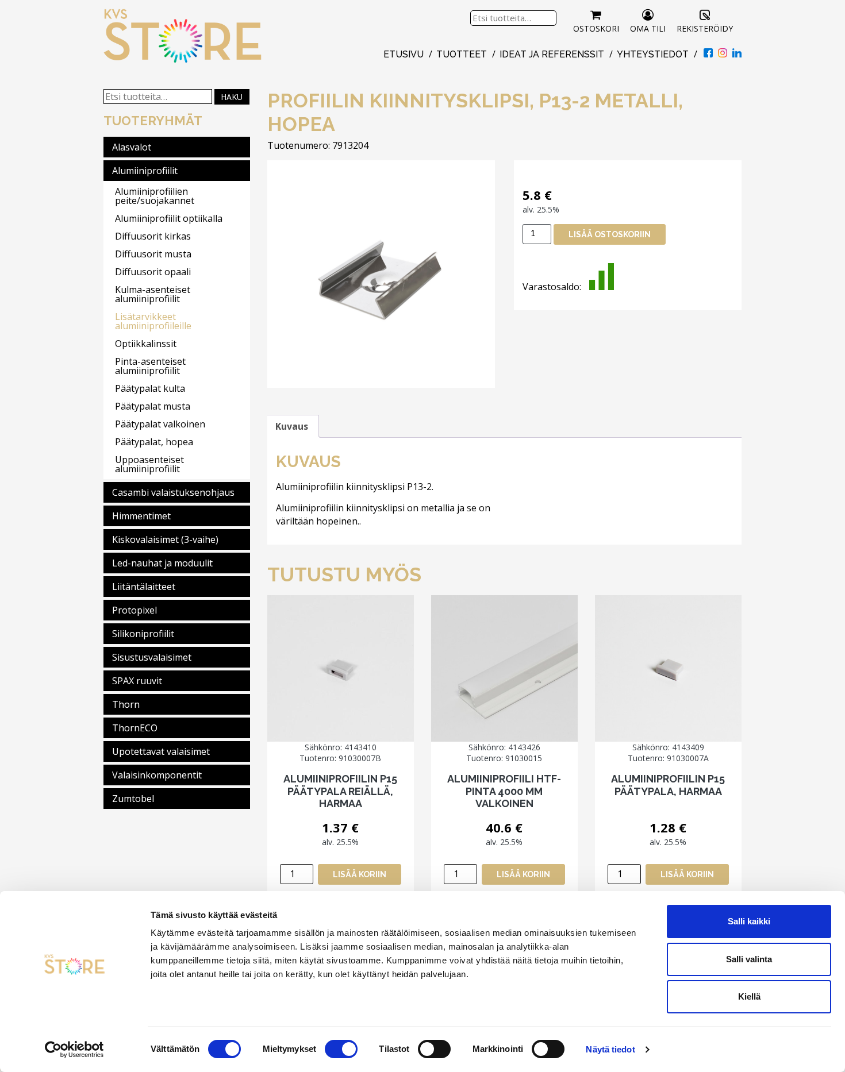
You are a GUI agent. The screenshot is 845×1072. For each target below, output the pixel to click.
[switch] (341, 1049)
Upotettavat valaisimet (161, 751)
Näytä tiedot (610, 1049)
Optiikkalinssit (145, 343)
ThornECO (135, 728)
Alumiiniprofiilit (145, 170)
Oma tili (648, 28)
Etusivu (403, 54)
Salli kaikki (749, 921)
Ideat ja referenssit (552, 54)
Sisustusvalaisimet (151, 657)
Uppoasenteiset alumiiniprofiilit (149, 464)
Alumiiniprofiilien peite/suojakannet (154, 196)
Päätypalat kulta (150, 388)
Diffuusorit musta (153, 254)
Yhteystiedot (653, 54)
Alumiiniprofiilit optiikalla (168, 218)
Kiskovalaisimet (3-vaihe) (165, 539)
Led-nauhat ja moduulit (162, 563)
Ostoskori (596, 28)
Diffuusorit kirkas (153, 236)
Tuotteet (461, 54)
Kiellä (749, 996)
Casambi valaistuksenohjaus (173, 492)
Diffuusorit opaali (153, 271)
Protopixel (134, 610)
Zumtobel (133, 798)
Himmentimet (141, 516)
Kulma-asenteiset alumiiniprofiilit (152, 294)
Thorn (126, 704)
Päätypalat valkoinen (160, 424)
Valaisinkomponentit (157, 775)
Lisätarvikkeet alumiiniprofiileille (153, 321)
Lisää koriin (359, 874)
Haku (232, 96)
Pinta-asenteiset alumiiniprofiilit (150, 366)
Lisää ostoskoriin (610, 234)
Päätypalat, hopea (154, 441)
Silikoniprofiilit (143, 633)
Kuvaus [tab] (291, 426)
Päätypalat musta (152, 406)
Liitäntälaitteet (143, 586)
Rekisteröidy (705, 28)
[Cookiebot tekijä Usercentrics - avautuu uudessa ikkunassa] (74, 1049)
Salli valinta (749, 959)
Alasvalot (131, 147)
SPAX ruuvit (137, 680)
